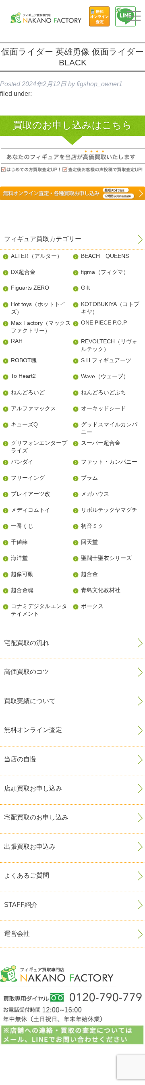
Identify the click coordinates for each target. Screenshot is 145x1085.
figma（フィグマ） (105, 272)
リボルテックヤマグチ (109, 510)
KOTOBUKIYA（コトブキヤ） (110, 308)
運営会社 (17, 933)
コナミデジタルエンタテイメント (39, 610)
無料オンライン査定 (33, 729)
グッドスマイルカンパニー (109, 428)
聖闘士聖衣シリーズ (106, 558)
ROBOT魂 (24, 360)
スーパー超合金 (100, 443)
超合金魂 (22, 590)
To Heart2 (23, 376)
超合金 (89, 574)
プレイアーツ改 (30, 494)
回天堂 (89, 542)
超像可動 (22, 574)
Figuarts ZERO (30, 287)
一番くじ (22, 526)
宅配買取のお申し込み (36, 817)
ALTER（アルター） (36, 256)
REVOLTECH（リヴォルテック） (109, 345)
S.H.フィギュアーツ (106, 360)
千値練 (19, 542)
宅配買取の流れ (26, 642)
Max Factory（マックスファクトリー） (41, 327)
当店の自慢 (20, 759)
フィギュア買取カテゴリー (42, 238)
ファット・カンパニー (109, 461)
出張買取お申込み (30, 846)
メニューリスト (133, 16)
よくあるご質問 (26, 875)
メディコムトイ (30, 510)
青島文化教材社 (100, 590)
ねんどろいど (28, 392)
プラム (89, 478)
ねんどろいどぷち (103, 392)
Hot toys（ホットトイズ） (38, 308)
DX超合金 (23, 272)
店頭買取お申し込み (33, 788)
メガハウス (95, 494)
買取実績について (30, 701)
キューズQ (24, 424)
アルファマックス (33, 408)
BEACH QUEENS (105, 256)
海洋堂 (19, 558)
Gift (85, 287)
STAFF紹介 (20, 904)
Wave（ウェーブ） (105, 376)
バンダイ (22, 461)
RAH (17, 341)
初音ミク (92, 526)
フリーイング (28, 478)
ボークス (92, 606)
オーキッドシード (103, 408)
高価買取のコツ (26, 671)
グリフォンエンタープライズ (39, 447)
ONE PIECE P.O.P (104, 322)
